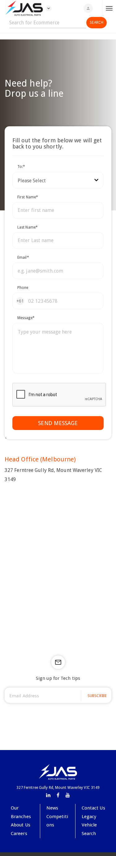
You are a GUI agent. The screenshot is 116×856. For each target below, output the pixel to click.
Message (26, 318)
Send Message (58, 423)
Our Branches (21, 812)
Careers (19, 833)
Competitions (57, 821)
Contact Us (93, 808)
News (52, 808)
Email (23, 257)
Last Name (27, 227)
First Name (27, 197)
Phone (22, 288)
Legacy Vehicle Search (89, 825)
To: (21, 166)
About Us (20, 825)
